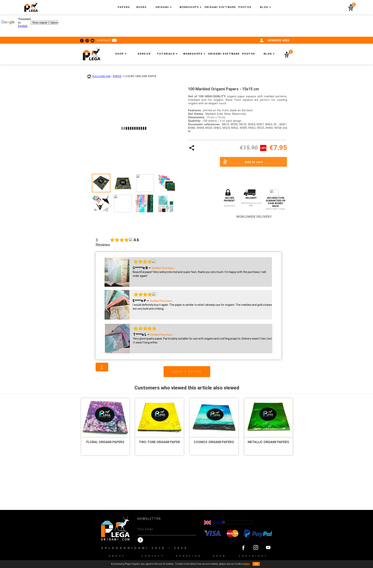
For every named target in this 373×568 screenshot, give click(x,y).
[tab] (101, 183)
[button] (190, 7)
